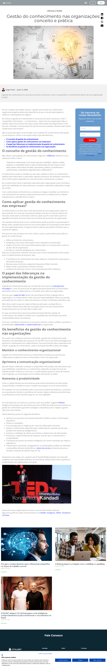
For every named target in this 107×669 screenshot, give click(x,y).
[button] (86, 2)
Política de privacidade (45, 653)
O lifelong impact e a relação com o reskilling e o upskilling (79, 564)
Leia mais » (4, 572)
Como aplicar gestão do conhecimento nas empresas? (28, 142)
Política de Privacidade (94, 154)
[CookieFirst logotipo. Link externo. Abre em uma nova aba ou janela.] (2, 655)
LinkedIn (42, 513)
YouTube (5, 515)
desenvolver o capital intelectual (27, 324)
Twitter (58, 513)
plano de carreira (44, 448)
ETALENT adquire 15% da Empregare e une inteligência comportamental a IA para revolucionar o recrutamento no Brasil (26, 615)
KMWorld (51, 156)
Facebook (66, 513)
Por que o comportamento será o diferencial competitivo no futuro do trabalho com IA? (25, 565)
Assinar (92, 140)
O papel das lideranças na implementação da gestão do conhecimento (35, 144)
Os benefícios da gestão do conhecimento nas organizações (31, 147)
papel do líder (19, 295)
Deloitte (61, 402)
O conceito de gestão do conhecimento (22, 139)
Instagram (51, 513)
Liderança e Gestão (54, 11)
